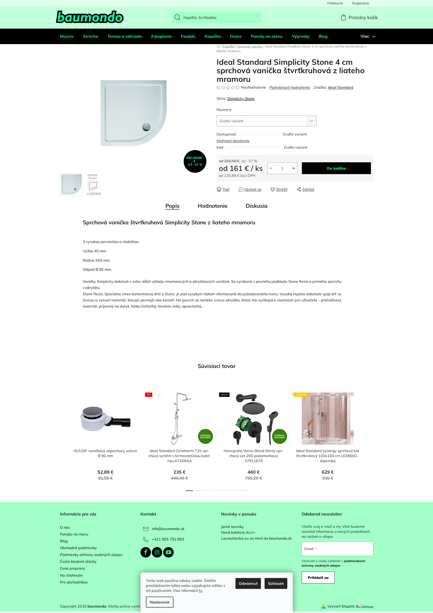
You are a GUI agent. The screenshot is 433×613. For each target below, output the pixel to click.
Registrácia (360, 3)
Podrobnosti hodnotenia (290, 87)
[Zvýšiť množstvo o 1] (293, 168)
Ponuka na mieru (74, 534)
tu (200, 590)
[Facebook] (145, 552)
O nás (65, 527)
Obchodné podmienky (78, 547)
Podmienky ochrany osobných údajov (91, 554)
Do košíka (336, 168)
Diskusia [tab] (257, 205)
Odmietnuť (248, 583)
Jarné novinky (232, 527)
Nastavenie (160, 602)
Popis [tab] (172, 205)
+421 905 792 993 (168, 539)
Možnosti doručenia (233, 140)
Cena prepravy (72, 568)
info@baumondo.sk (168, 528)
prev (63, 440)
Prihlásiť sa (318, 577)
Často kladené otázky (78, 561)
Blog (64, 541)
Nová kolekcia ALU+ (238, 532)
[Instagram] (157, 552)
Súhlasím (276, 583)
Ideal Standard (340, 87)
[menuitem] (66, 36)
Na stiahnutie (71, 575)
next (369, 440)
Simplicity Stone (241, 98)
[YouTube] (168, 552)
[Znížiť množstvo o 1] (271, 168)
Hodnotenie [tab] (213, 205)
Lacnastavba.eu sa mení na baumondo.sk (256, 538)
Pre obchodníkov (74, 582)
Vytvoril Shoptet (341, 606)
